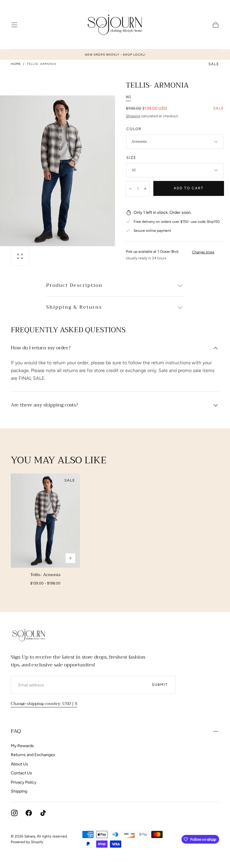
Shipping (133, 116)
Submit (160, 685)
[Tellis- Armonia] (45, 520)
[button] (14, 24)
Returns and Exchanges (33, 754)
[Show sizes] (70, 558)
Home (16, 64)
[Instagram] (14, 813)
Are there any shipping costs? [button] (44, 405)
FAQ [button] (16, 731)
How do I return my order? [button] (40, 348)
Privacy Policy (23, 782)
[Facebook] (28, 813)
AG (128, 97)
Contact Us (21, 773)
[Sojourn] (29, 635)
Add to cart (189, 188)
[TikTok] (43, 813)
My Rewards (22, 745)
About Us (19, 764)
